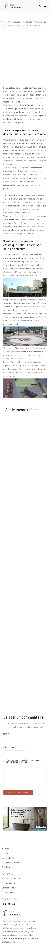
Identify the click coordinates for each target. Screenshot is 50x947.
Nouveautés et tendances (20, 22)
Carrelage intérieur (8, 883)
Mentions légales (8, 858)
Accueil (4, 22)
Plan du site (6, 867)
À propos (5, 849)
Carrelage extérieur (8, 888)
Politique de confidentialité (11, 863)
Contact (5, 853)
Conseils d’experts (9, 892)
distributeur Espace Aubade (15, 223)
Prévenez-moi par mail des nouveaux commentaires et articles (22, 761)
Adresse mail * (9, 747)
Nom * (6, 734)
